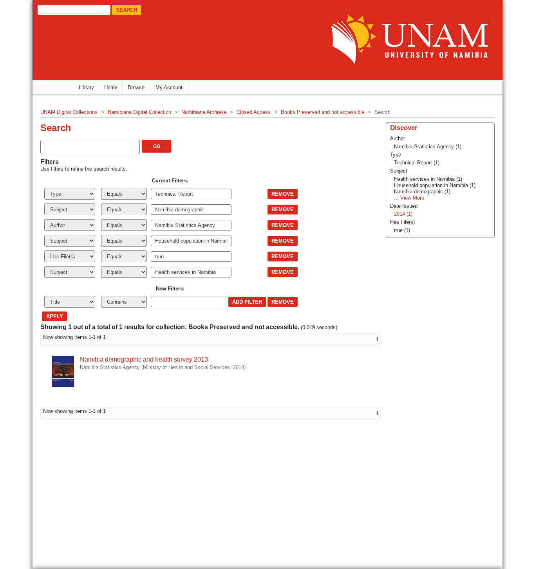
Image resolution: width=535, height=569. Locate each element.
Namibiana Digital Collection (139, 112)
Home (110, 87)
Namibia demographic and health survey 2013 (144, 359)
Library (86, 87)
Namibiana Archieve (203, 112)
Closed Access (254, 112)
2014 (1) (403, 214)
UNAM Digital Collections (69, 112)
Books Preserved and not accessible (322, 112)
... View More (409, 198)
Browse (136, 87)
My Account (169, 87)
